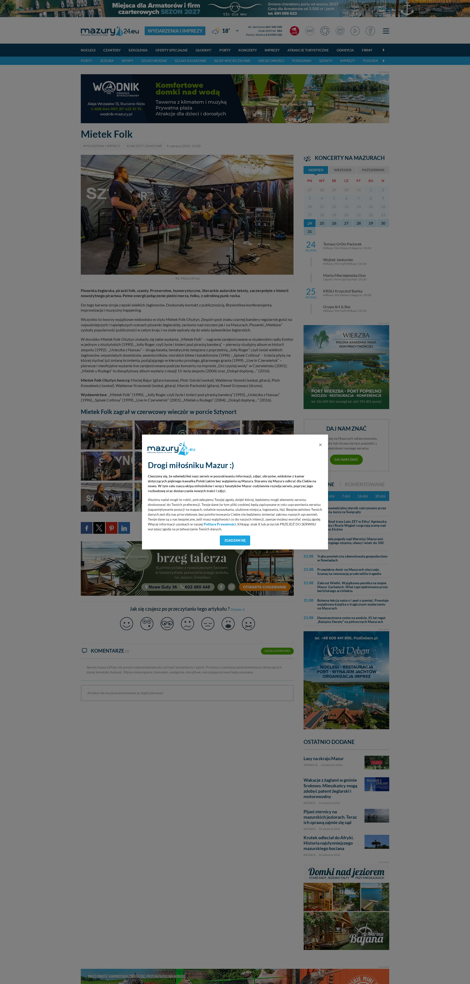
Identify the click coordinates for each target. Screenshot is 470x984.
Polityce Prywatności (220, 524)
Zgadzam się (235, 540)
